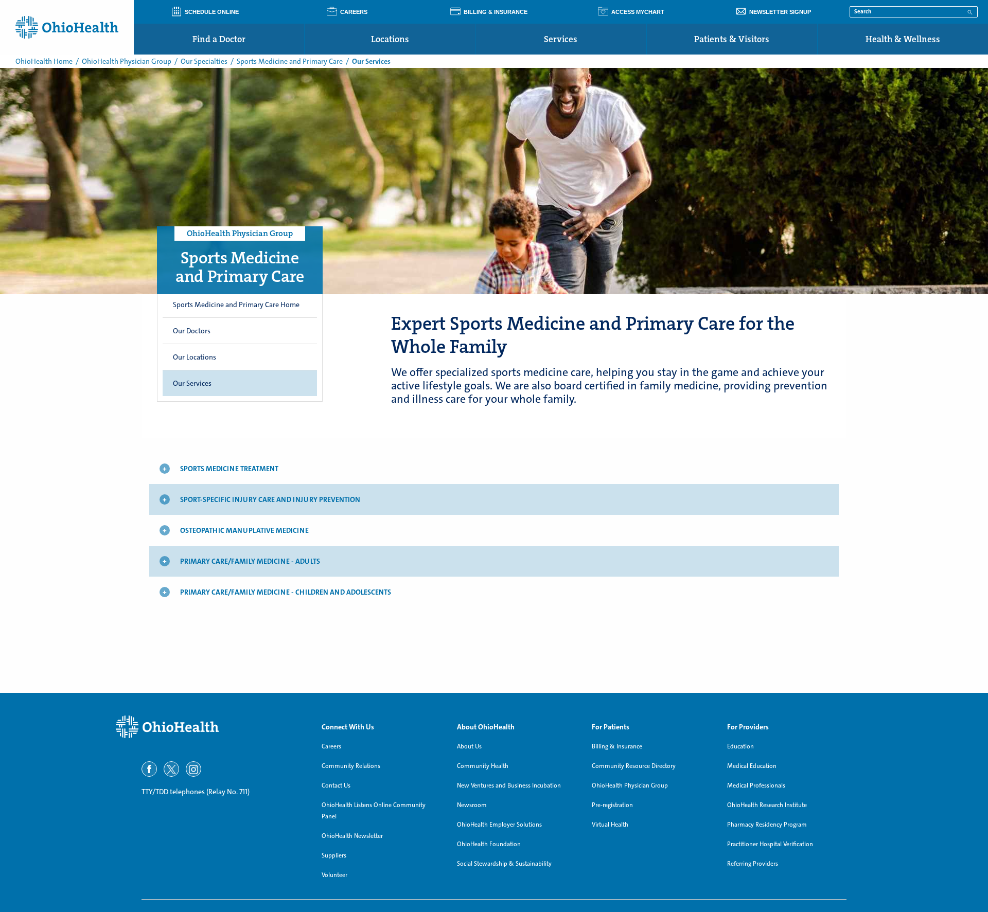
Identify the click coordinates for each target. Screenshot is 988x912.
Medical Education (752, 766)
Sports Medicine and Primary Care (290, 61)
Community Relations (351, 766)
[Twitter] (171, 769)
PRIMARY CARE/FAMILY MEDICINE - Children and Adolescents (285, 592)
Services (560, 39)
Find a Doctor (218, 39)
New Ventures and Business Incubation (509, 785)
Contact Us (336, 785)
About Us (469, 746)
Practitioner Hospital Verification (770, 844)
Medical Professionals (756, 785)
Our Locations (194, 357)
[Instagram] (193, 769)
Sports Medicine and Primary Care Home (236, 304)
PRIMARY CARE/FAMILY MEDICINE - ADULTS (250, 561)
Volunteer (334, 875)
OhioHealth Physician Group (126, 61)
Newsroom (472, 805)
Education (740, 746)
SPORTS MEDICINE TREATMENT (229, 468)
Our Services (192, 383)
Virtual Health (610, 824)
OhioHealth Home (44, 61)
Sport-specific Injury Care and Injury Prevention (270, 499)
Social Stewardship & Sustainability (504, 864)
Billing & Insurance (617, 746)
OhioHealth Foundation (489, 844)
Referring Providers (752, 864)
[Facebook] (149, 769)
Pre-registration (612, 805)
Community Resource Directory (634, 766)
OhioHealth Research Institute (767, 805)
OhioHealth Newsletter (352, 836)
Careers (331, 746)
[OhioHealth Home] (211, 727)
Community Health (482, 766)
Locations (390, 39)
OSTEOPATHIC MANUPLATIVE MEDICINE (244, 530)
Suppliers (334, 855)
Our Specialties (204, 61)
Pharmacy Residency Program (767, 824)
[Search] (970, 11)
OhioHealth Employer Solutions (499, 824)
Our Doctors (191, 330)
